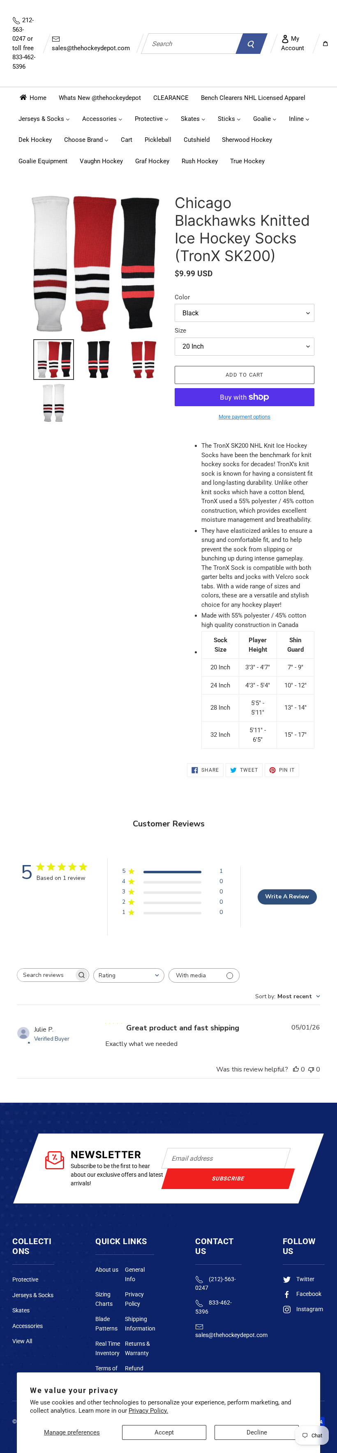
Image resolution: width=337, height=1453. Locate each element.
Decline (257, 1432)
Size (180, 330)
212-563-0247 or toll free (23, 43)
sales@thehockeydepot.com (91, 48)
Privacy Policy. (148, 1410)
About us (106, 1269)
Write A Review (287, 896)
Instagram (309, 1309)
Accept (164, 1432)
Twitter (304, 1279)
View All (22, 1341)
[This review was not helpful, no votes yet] (311, 1069)
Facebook (308, 1294)
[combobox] (192, 43)
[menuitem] (32, 97)
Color (182, 297)
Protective (25, 1279)
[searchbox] (45, 975)
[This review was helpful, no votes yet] (296, 1069)
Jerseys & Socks (32, 1295)
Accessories (27, 1326)
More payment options (244, 417)
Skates (21, 1310)
